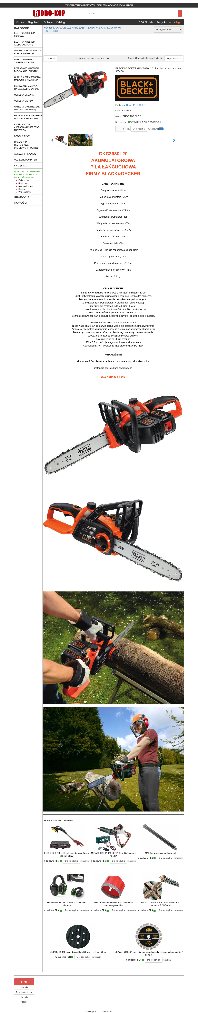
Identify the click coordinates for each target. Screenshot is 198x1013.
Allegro (178, 22)
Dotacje (48, 22)
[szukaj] (180, 13)
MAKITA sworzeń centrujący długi (160, 852)
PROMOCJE (21, 197)
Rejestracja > (174, 58)
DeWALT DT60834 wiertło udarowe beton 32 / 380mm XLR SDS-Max (160, 904)
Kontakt (20, 22)
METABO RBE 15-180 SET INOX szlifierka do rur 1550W (113, 854)
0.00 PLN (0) (146, 22)
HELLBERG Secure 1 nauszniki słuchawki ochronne (66, 904)
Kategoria (49, 27)
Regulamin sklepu (24, 992)
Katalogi (60, 22)
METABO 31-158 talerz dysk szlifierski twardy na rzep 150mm (78, 951)
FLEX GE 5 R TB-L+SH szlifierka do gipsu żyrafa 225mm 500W (66, 854)
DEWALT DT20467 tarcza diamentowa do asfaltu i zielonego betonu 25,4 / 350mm (149, 953)
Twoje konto (164, 22)
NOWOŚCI (20, 203)
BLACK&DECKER (136, 105)
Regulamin (34, 22)
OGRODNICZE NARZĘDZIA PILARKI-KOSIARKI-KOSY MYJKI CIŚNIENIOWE (82, 29)
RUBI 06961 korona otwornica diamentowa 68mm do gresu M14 (113, 904)
